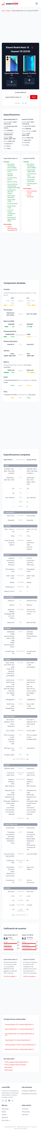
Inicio (3, 10)
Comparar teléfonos (29, 1091)
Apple (4, 1112)
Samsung (5, 1109)
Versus (8, 10)
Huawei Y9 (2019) (29, 73)
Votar (34, 97)
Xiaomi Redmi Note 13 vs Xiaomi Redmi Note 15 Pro (19, 1034)
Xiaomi (4, 1114)
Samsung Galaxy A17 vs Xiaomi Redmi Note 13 (19, 1024)
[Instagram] (6, 1101)
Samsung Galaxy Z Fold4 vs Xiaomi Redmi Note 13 (20, 1045)
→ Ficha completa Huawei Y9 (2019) (15, 1065)
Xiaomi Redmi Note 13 (12, 74)
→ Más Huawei (8, 1070)
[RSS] (13, 1101)
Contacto (25, 1109)
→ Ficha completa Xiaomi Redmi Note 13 (16, 1062)
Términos (25, 1114)
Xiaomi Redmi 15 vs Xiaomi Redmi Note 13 (18, 1040)
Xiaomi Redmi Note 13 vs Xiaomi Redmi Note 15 (19, 1029)
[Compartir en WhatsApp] (26, 103)
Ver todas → (6, 1120)
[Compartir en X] (23, 103)
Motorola (5, 1117)
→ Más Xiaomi (8, 1067)
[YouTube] (9, 1101)
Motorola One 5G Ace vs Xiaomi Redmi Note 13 (19, 1049)
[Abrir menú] (36, 3)
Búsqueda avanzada (29, 1094)
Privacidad (26, 1112)
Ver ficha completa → (10, 976)
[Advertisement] (20, 256)
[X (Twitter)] (3, 1101)
